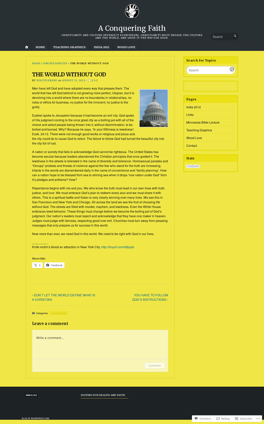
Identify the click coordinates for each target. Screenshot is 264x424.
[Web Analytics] (192, 166)
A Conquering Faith (132, 28)
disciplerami (47, 80)
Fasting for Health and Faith (103, 395)
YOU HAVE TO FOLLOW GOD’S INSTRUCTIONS (150, 297)
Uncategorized (55, 63)
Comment (155, 365)
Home (40, 47)
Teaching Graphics (69, 47)
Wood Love (126, 47)
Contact (191, 145)
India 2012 (101, 47)
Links (190, 114)
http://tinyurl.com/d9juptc (117, 247)
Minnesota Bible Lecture (203, 122)
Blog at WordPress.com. (36, 418)
